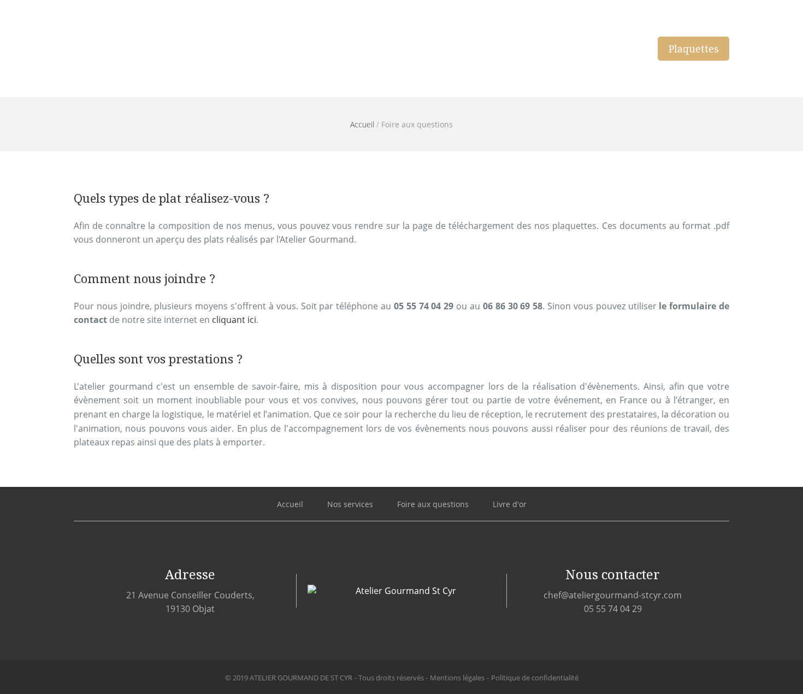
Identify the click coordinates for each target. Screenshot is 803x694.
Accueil (431, 48)
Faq (564, 48)
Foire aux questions (433, 504)
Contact (615, 48)
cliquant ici (234, 320)
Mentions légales (457, 678)
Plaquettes (693, 48)
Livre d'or (510, 504)
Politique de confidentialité (534, 678)
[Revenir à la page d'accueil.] (138, 48)
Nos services (503, 48)
